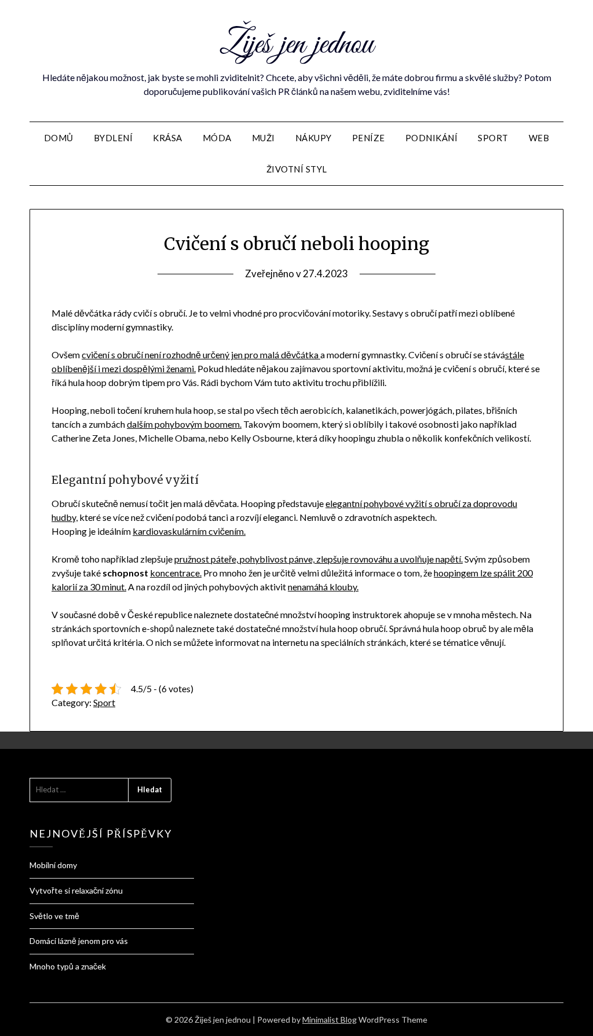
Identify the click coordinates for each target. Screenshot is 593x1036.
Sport (493, 138)
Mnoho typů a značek (68, 966)
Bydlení (113, 138)
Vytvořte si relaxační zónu (76, 890)
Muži (263, 138)
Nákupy (313, 138)
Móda (217, 138)
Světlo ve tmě (54, 916)
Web (539, 138)
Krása (167, 138)
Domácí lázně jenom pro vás (79, 941)
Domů (59, 138)
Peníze (368, 138)
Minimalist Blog (329, 1019)
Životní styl (296, 169)
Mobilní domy (53, 865)
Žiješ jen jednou (296, 45)
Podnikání (431, 138)
